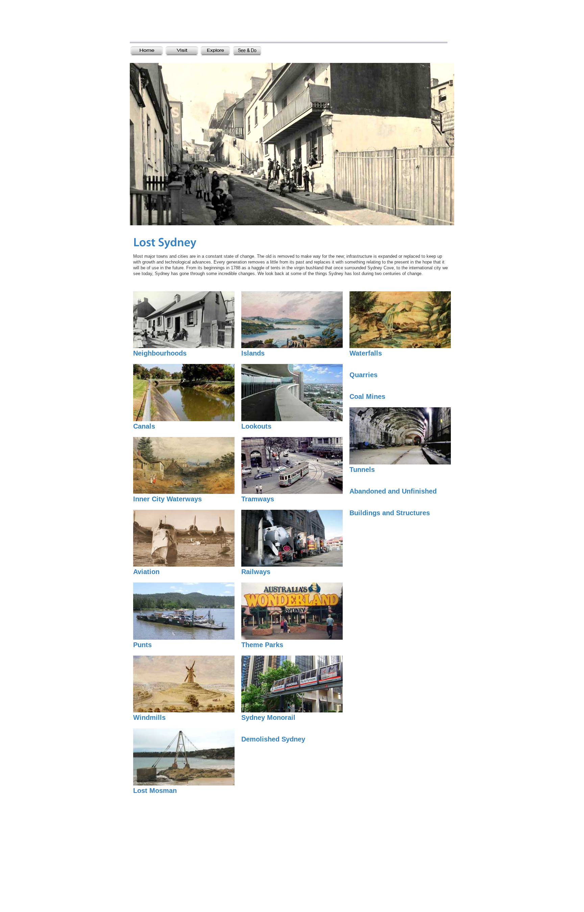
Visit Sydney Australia (189, 23)
